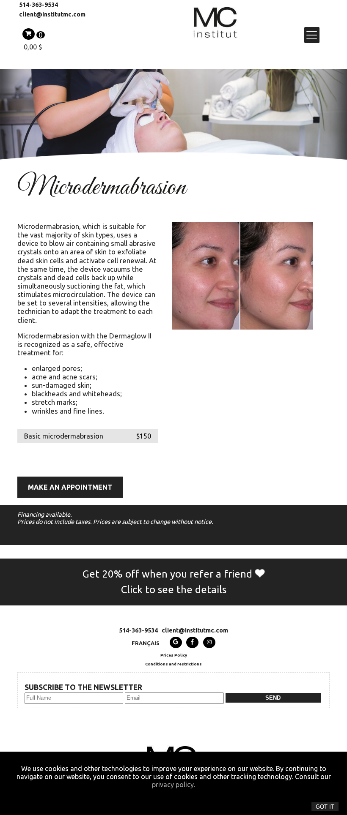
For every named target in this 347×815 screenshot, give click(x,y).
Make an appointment (70, 487)
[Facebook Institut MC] (192, 642)
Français (146, 643)
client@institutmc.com (52, 14)
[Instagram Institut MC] (209, 642)
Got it (325, 807)
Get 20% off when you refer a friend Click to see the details (169, 581)
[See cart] (28, 34)
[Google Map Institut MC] (176, 642)
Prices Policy (173, 655)
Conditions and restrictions (173, 664)
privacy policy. (173, 784)
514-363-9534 (38, 4)
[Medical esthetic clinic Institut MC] (215, 34)
